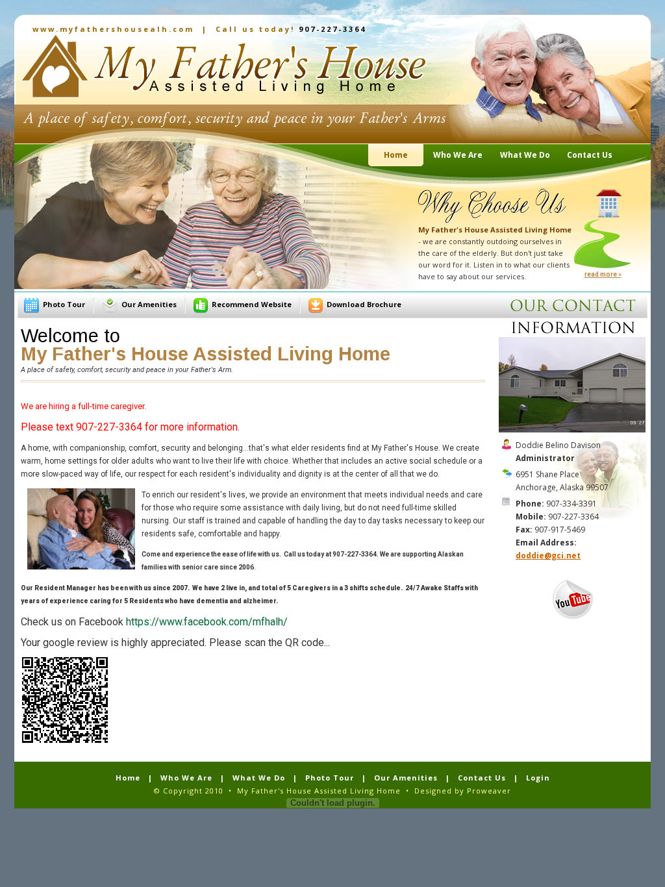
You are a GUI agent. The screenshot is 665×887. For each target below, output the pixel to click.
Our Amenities (149, 304)
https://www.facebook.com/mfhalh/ (207, 622)
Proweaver (489, 790)
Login (538, 777)
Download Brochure (364, 304)
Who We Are (186, 777)
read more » (602, 274)
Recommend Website (252, 304)
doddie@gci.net (548, 555)
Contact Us (482, 777)
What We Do (258, 777)
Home (128, 777)
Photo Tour (64, 304)
